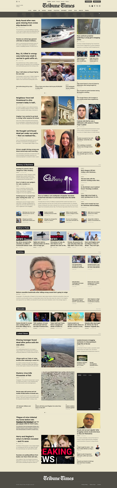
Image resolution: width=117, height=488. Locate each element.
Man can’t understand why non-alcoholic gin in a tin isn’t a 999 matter (85, 153)
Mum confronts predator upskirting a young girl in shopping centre (88, 37)
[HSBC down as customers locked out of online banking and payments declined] (84, 213)
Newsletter (97, 1)
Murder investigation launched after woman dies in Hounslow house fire (94, 364)
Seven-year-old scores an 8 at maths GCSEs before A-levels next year (27, 392)
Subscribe (88, 1)
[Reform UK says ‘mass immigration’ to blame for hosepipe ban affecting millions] (94, 276)
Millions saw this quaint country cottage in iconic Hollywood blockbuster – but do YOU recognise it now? (72, 213)
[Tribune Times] (59, 6)
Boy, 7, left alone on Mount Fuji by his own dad (27, 73)
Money (50, 10)
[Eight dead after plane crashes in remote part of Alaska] (95, 54)
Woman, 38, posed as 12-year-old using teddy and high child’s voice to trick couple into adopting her (75, 243)
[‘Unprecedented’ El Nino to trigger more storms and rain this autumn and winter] (82, 54)
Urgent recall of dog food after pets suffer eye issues (84, 454)
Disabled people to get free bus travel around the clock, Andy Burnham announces (94, 266)
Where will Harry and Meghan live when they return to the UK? (29, 406)
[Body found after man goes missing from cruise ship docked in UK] (57, 33)
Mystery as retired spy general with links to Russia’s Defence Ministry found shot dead (26, 40)
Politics (56, 10)
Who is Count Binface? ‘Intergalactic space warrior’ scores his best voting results (78, 300)
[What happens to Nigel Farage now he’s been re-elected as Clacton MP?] (94, 293)
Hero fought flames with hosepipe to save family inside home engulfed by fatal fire (87, 98)
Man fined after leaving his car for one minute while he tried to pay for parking (27, 423)
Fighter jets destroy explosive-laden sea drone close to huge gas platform (41, 243)
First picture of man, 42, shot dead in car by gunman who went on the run (58, 243)
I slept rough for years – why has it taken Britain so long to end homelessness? (85, 448)
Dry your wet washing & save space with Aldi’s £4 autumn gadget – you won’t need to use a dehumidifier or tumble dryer (72, 219)
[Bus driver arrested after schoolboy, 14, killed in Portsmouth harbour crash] (24, 235)
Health (81, 10)
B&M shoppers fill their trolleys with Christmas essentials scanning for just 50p (89, 171)
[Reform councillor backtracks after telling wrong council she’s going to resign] (43, 273)
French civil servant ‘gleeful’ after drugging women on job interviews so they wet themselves (88, 432)
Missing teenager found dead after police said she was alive (27, 342)
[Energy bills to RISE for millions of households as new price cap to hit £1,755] (84, 220)
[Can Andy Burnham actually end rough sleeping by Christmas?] (78, 259)
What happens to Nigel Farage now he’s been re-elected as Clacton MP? (94, 300)
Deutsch (62, 1)
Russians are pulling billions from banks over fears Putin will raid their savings (27, 456)
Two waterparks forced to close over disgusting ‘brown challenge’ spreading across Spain (60, 87)
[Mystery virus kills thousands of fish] (57, 386)
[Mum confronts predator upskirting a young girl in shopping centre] (88, 26)
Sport (70, 10)
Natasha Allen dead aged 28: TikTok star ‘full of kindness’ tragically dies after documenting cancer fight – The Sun (92, 324)
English (49, 1)
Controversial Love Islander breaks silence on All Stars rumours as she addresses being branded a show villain (75, 324)
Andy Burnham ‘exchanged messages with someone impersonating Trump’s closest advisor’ (78, 283)
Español (53, 1)
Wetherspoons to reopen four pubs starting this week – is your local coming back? (25, 196)
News (34, 10)
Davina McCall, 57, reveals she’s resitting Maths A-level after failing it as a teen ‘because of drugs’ (24, 324)
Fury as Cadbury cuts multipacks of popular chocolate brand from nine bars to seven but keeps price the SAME (56, 196)
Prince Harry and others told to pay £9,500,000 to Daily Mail (29, 87)
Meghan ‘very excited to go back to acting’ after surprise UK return (27, 117)
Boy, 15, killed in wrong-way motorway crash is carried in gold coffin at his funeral (26, 56)
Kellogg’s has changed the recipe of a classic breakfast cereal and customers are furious (50, 219)
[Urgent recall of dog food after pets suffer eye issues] (97, 454)
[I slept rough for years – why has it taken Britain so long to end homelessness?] (97, 447)
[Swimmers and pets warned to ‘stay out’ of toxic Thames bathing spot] (82, 358)
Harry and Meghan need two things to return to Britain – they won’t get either (92, 243)
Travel (87, 10)
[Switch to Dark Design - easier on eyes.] (90, 6)
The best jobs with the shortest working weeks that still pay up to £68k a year (90, 179)
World (44, 10)
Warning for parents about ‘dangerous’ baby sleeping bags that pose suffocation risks (25, 169)
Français (58, 1)
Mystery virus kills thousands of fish (24, 374)
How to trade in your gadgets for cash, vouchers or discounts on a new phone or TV (25, 183)
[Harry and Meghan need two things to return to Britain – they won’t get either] (93, 235)
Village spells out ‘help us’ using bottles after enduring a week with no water (27, 359)
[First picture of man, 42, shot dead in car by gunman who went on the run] (58, 235)
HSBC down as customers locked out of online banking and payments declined (94, 213)
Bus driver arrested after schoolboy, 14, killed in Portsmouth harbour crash (24, 243)
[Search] (19, 1)
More (100, 164)
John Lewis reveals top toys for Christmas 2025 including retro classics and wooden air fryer (90, 204)
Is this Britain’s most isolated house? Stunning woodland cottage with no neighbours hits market (90, 188)
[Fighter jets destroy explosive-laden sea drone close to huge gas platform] (41, 235)
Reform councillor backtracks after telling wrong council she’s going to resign (42, 292)
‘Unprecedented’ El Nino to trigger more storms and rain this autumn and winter (82, 60)
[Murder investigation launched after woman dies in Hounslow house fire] (95, 358)
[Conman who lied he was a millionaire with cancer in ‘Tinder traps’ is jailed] (88, 111)
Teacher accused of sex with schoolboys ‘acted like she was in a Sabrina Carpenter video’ (85, 139)
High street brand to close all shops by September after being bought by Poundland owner (88, 84)
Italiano (67, 1)
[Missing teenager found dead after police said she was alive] (57, 352)
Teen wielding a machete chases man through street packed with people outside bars (85, 146)
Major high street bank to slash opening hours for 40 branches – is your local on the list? (90, 196)
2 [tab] (45, 93)
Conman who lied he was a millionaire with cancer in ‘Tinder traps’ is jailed (88, 123)
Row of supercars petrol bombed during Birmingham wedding (88, 91)
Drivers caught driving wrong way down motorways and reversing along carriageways (27, 150)
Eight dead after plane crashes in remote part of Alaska (94, 60)
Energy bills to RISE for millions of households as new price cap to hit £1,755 (94, 219)
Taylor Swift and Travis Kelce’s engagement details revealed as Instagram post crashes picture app (58, 324)
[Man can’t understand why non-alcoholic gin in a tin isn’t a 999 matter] (97, 152)
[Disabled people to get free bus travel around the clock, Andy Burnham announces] (94, 259)
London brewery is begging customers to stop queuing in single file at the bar (86, 342)
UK (39, 10)
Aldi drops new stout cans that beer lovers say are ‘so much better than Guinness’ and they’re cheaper (28, 213)
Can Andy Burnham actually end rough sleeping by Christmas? (78, 266)
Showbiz (63, 10)
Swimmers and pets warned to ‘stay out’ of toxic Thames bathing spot (82, 364)
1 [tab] (44, 93)
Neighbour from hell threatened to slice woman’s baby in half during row (25, 100)
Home (29, 10)
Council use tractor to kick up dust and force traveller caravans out (85, 462)
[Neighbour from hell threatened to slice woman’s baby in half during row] (57, 110)
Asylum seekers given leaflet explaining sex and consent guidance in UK (60, 406)
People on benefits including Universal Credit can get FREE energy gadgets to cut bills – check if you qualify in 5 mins (50, 213)
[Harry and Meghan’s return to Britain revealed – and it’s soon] (57, 449)
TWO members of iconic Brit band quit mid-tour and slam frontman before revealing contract (41, 324)
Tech (75, 10)
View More (98, 308)
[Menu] (16, 1)
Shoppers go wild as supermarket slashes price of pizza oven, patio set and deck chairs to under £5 (28, 219)
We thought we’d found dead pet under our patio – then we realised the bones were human (27, 133)
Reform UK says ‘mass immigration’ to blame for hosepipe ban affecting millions (93, 283)
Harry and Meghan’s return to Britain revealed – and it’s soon (27, 438)
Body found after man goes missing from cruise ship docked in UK (27, 22)
